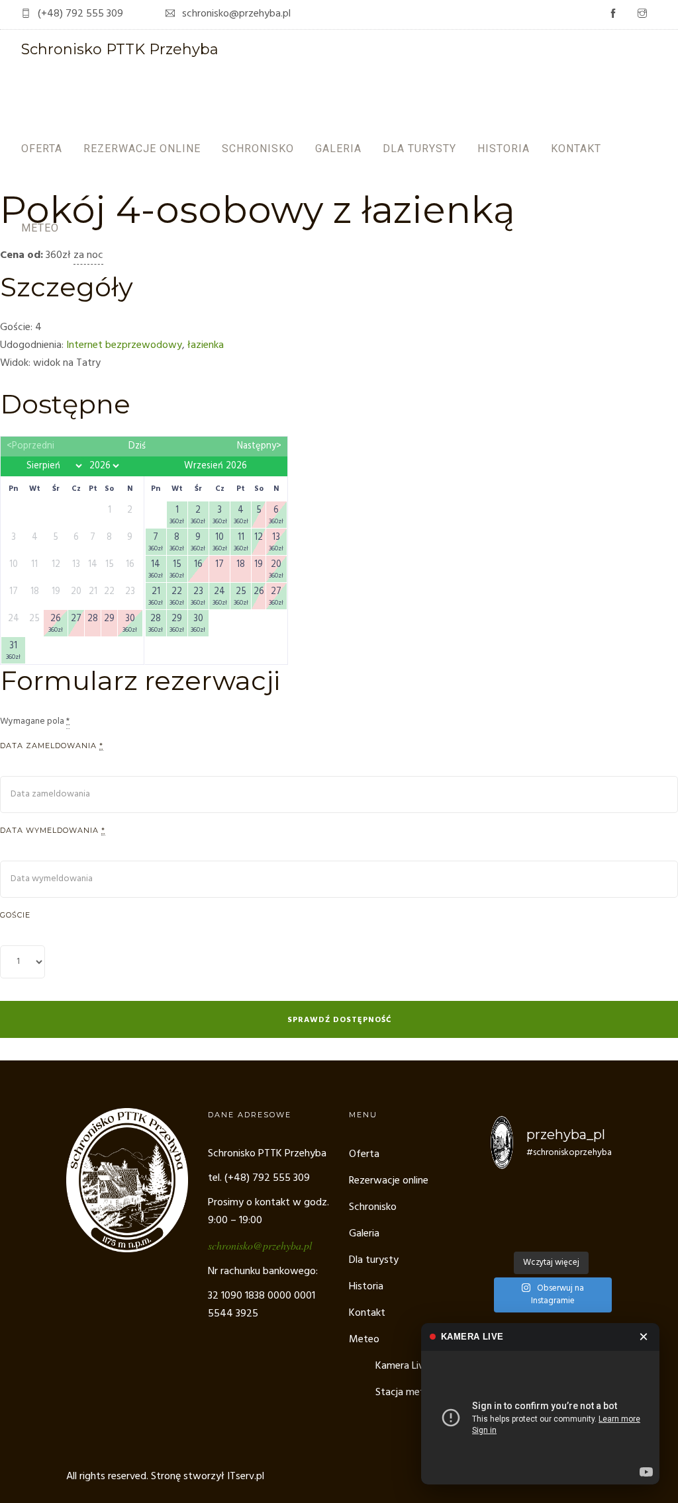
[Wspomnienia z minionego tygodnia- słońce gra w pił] (599, 1233)
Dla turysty (419, 148)
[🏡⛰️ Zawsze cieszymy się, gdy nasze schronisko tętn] (535, 1212)
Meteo (40, 228)
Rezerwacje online (142, 148)
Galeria (338, 148)
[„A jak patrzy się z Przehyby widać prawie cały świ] (566, 1212)
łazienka (205, 345)
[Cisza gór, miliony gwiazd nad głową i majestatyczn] (503, 1192)
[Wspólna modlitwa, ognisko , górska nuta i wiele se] (599, 1212)
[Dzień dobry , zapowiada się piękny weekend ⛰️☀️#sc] (535, 1192)
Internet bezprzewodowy (124, 345)
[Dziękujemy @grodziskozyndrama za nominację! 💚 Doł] (566, 1192)
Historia (503, 148)
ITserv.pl (245, 1476)
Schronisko (258, 148)
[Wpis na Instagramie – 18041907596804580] (503, 1212)
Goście (15, 915)
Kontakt (576, 148)
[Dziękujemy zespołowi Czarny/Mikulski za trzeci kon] (535, 1233)
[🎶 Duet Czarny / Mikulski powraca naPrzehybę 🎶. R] (566, 1233)
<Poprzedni (30, 446)
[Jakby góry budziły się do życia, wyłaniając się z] (503, 1233)
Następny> (259, 446)
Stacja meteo (405, 1392)
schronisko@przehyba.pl (260, 1245)
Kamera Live (402, 1366)
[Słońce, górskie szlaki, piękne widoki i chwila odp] (599, 1192)
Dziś (137, 446)
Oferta (41, 148)
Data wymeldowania (52, 830)
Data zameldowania (51, 745)
